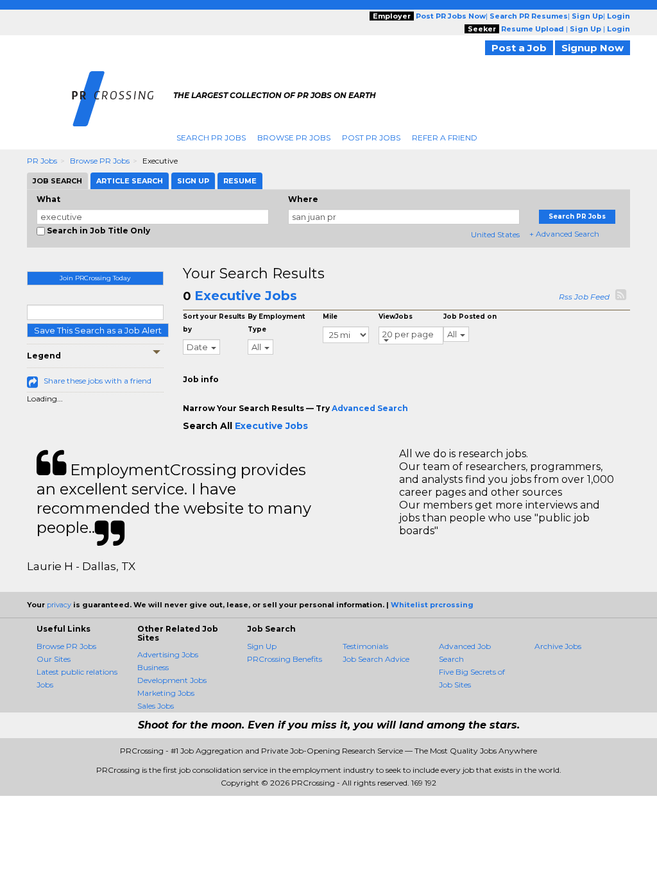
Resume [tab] (240, 180)
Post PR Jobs (371, 137)
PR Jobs (42, 160)
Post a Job (519, 48)
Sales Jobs (155, 706)
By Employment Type (276, 322)
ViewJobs (396, 316)
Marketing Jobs (165, 693)
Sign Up (262, 646)
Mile (330, 316)
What (48, 199)
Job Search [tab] (57, 180)
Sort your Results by (214, 322)
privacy (59, 604)
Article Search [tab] (129, 180)
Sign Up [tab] (193, 180)
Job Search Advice (376, 659)
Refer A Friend (444, 137)
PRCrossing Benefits (284, 659)
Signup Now (592, 48)
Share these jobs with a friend (97, 380)
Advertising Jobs (167, 654)
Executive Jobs (245, 295)
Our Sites (54, 659)
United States (495, 234)
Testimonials (365, 646)
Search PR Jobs (211, 137)
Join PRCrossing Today (95, 278)
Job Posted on (470, 316)
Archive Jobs (557, 646)
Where (303, 199)
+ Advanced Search (564, 234)
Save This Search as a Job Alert (98, 330)
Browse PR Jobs (293, 137)
